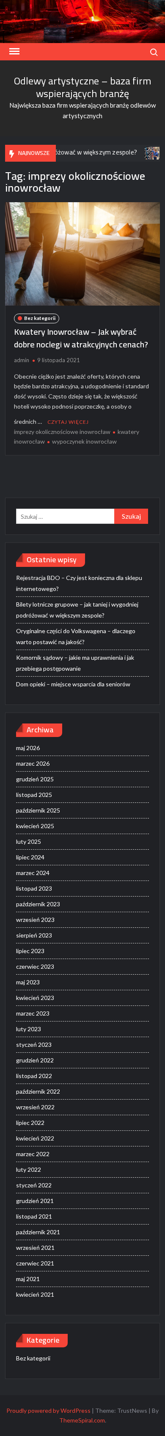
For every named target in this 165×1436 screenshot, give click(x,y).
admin (21, 360)
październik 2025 (38, 810)
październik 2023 (38, 904)
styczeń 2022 (34, 1185)
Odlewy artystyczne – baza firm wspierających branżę (82, 87)
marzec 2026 (33, 763)
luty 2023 (28, 1028)
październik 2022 (38, 1091)
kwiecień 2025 (35, 825)
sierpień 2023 (34, 935)
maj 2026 (28, 747)
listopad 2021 (34, 1216)
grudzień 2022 (35, 1060)
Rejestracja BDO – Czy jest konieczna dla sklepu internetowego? (79, 583)
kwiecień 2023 (35, 997)
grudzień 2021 (35, 1200)
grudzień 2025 (35, 779)
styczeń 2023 (34, 1044)
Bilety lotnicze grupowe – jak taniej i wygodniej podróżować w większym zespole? (77, 610)
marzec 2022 (33, 1153)
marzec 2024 (33, 872)
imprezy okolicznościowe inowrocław (62, 431)
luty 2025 (28, 841)
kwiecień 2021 (35, 1294)
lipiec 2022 (30, 1122)
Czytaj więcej (68, 422)
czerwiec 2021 (35, 1263)
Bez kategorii (39, 318)
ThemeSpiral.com (82, 1420)
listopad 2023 (34, 888)
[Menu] (13, 51)
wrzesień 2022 (35, 1107)
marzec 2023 (33, 1013)
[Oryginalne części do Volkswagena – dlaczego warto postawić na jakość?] (141, 152)
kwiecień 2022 (35, 1138)
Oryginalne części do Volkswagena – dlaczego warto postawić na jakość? (75, 636)
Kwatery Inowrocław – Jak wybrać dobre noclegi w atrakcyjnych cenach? (81, 338)
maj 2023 (28, 982)
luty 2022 (28, 1169)
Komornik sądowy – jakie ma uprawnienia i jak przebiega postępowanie (75, 663)
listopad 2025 (34, 794)
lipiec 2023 (30, 950)
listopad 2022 (34, 1075)
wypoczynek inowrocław (84, 441)
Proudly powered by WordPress (48, 1410)
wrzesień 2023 (35, 919)
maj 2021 (28, 1278)
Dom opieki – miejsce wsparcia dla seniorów (73, 684)
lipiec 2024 (30, 857)
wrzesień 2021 (35, 1247)
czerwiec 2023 (35, 966)
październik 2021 (38, 1232)
